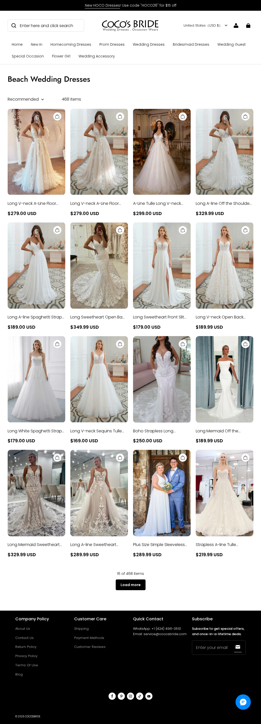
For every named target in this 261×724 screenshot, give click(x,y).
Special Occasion (28, 56)
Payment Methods (89, 637)
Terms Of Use (26, 665)
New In (36, 44)
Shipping (81, 628)
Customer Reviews (90, 646)
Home (17, 44)
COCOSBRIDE (32, 716)
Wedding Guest (231, 44)
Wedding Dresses (149, 44)
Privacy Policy (26, 656)
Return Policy (25, 646)
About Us (22, 628)
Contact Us (24, 637)
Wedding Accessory (97, 56)
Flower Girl (61, 56)
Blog (19, 674)
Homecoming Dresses (70, 44)
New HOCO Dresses (102, 5)
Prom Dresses (112, 44)
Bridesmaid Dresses (191, 44)
